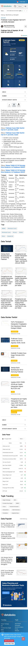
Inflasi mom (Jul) (6, 449)
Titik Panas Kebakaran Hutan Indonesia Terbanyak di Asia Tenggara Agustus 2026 (8, 535)
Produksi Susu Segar (7, 503)
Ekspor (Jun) (5, 481)
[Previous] (24, 10)
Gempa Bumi (6, 509)
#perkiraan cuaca (6, 232)
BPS (15, 500)
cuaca (4, 506)
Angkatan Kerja (15, 513)
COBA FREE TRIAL (9, 643)
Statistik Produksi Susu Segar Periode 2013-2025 (18, 355)
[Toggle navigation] (25, 6)
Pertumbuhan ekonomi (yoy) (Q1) (10, 455)
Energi (16, 629)
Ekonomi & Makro (19, 627)
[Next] (27, 10)
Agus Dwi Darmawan (9, 25)
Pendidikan (5, 513)
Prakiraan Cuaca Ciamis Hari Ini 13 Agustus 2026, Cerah (18, 341)
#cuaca (15, 232)
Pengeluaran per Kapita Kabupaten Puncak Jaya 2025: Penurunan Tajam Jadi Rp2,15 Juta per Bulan (19, 403)
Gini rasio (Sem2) (6, 462)
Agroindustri (18, 623)
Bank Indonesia (16, 509)
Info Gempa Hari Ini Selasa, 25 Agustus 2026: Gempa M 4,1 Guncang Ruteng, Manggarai (7, 561)
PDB (13, 391)
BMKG (17, 503)
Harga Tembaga (6, 500)
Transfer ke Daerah (14, 506)
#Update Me (10, 236)
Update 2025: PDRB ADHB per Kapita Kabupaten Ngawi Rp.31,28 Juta (18, 385)
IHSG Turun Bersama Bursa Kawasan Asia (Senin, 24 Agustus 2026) (7, 573)
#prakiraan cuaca (12, 228)
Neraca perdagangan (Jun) (9, 471)
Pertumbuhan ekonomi (8, 452)
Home (2, 14)
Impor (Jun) (5, 484)
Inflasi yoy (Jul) (6, 446)
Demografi (15, 14)
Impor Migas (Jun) (7, 478)
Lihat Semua (23, 518)
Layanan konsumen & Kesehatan (16, 411)
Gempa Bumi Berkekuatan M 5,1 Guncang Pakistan (17, 370)
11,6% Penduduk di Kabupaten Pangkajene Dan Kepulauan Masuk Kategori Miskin (19, 325)
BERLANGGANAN (9, 640)
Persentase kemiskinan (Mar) (9, 459)
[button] (21, 1)
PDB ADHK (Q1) (6, 468)
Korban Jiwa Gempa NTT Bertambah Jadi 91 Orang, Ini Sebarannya (8, 525)
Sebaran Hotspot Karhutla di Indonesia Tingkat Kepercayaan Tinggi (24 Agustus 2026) (7, 548)
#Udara (21, 232)
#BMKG (3, 228)
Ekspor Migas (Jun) (7, 475)
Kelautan (14, 360)
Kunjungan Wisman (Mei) (8, 487)
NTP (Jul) (5, 491)
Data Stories (9, 14)
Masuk (20, 6)
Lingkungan (15, 375)
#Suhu (3, 236)
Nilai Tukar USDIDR (7, 465)
